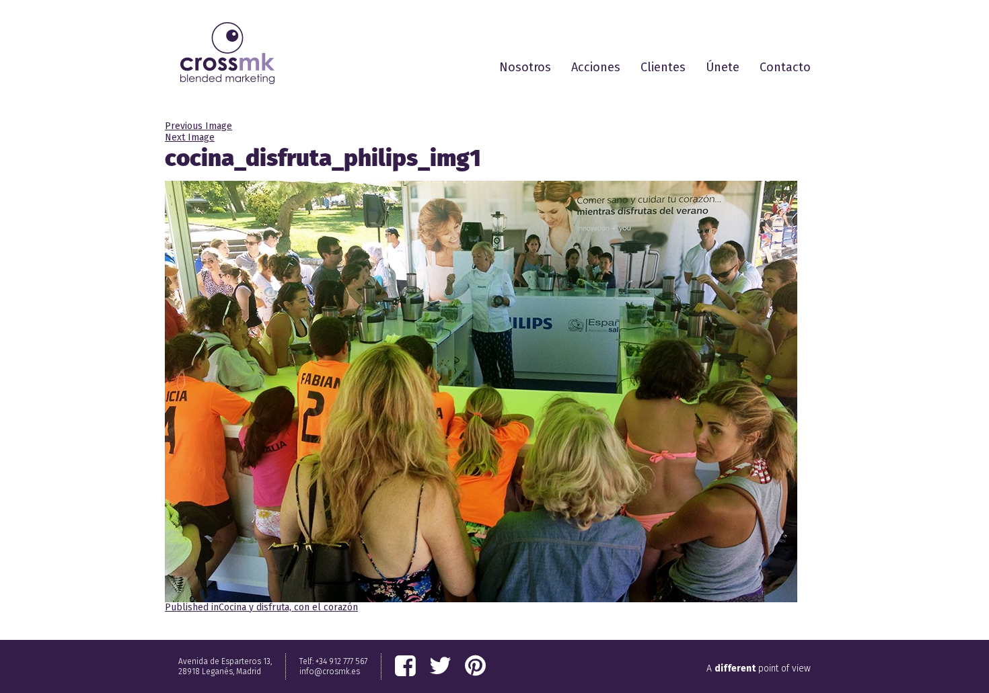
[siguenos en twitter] (440, 666)
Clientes (663, 67)
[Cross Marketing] (227, 53)
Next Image (190, 137)
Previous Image (198, 126)
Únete (722, 67)
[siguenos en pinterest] (475, 666)
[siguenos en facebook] (405, 666)
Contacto (785, 67)
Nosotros (525, 67)
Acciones (595, 67)
